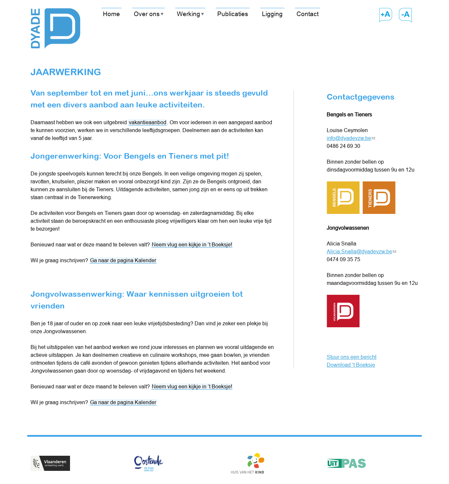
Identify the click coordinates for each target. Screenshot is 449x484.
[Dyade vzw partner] (50, 464)
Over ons (147, 13)
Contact (307, 13)
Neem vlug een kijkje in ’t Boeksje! (192, 244)
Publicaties (232, 13)
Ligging (272, 13)
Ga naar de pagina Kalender (123, 260)
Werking (188, 13)
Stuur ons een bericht (351, 357)
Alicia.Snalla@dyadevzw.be (361, 251)
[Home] (55, 24)
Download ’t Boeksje (351, 365)
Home (111, 13)
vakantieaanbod (147, 122)
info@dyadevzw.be (351, 138)
